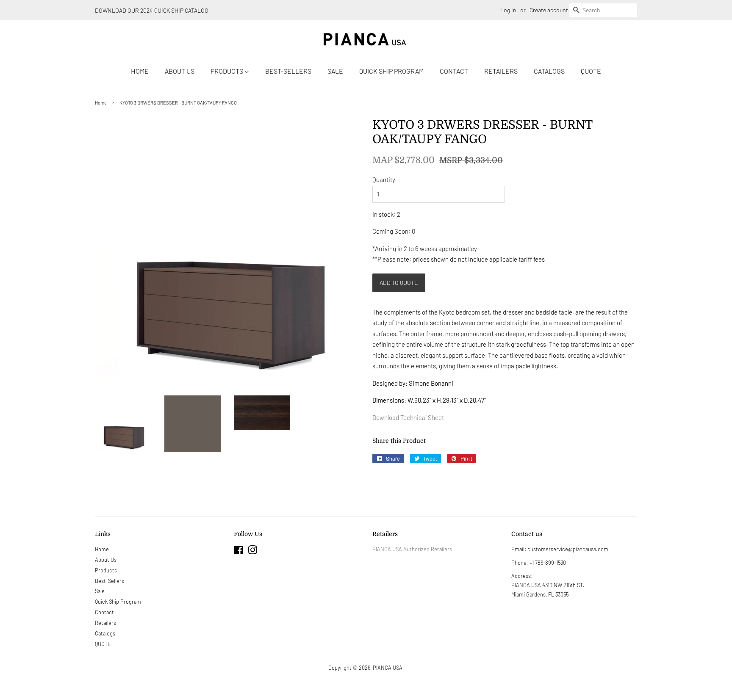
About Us (179, 71)
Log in (508, 10)
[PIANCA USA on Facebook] (239, 551)
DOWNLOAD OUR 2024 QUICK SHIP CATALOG (151, 10)
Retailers (501, 71)
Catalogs (549, 71)
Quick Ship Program (391, 71)
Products (227, 71)
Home (140, 71)
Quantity (383, 179)
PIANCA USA (387, 667)
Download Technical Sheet (408, 417)
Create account (549, 10)
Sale (335, 71)
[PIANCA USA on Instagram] (252, 551)
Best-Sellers (288, 71)
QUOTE (591, 71)
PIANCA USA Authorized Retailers (412, 549)
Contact (454, 71)
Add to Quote (399, 282)
